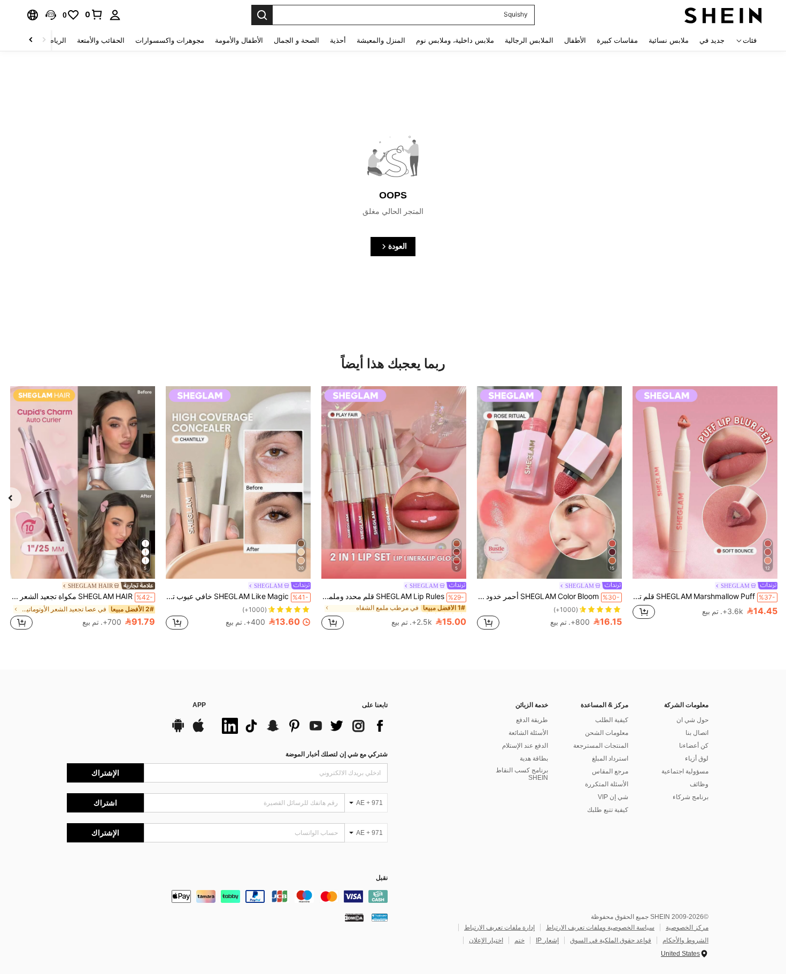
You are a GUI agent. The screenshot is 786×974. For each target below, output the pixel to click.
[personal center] (115, 15)
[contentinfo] (227, 896)
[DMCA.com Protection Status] (354, 917)
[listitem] (705, 508)
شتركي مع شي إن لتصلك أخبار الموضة (337, 754)
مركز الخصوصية (687, 927)
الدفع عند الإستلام (525, 745)
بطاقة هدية (534, 758)
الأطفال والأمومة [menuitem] (239, 40)
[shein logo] (723, 15)
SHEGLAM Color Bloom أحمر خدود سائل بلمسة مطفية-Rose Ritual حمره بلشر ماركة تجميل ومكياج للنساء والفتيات (548, 596)
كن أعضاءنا (693, 745)
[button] (50, 15)
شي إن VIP (613, 797)
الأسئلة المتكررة (606, 784)
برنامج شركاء (690, 797)
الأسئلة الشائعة (528, 733)
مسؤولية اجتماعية (684, 771)
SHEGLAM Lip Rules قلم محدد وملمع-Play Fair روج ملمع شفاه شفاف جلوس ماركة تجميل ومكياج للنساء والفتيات (392, 596)
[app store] (198, 730)
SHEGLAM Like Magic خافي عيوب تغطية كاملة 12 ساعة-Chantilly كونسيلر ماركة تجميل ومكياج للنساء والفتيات (237, 596)
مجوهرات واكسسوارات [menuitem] (169, 40)
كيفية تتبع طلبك (607, 810)
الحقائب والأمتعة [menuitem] (101, 40)
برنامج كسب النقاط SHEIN (522, 773)
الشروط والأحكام (685, 940)
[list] (302, 726)
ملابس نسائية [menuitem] (669, 40)
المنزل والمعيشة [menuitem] (381, 40)
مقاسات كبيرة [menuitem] (617, 40)
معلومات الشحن (606, 733)
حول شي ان (692, 720)
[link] (94, 14)
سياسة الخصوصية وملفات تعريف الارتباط (600, 927)
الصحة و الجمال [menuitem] (296, 40)
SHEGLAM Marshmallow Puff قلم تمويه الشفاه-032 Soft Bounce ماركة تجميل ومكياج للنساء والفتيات (704, 596)
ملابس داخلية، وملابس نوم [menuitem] (455, 40)
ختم (519, 940)
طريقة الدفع (532, 720)
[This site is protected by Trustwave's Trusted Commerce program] (380, 917)
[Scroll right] (31, 40)
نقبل (382, 878)
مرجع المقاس (610, 771)
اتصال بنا (696, 733)
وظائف (699, 784)
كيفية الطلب (611, 720)
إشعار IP (547, 940)
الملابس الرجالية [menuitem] (529, 40)
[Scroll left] (44, 40)
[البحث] (262, 15)
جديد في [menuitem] (712, 40)
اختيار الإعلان (486, 940)
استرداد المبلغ (610, 758)
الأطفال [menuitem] (575, 40)
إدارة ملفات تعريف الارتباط (499, 927)
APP (199, 705)
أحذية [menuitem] (338, 40)
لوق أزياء (696, 758)
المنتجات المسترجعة (600, 745)
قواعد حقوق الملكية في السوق (610, 940)
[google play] (178, 730)
